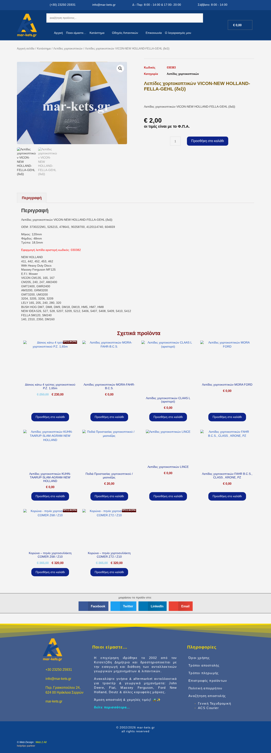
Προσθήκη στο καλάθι (207, 141)
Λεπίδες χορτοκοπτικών (68, 48)
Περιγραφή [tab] (32, 198)
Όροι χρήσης (199, 658)
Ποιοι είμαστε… (76, 32)
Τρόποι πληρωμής (203, 673)
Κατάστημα (97, 32)
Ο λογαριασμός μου (178, 32)
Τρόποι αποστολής (203, 665)
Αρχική (58, 32)
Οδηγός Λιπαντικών (125, 32)
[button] (120, 68)
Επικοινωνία (154, 32)
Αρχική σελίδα (26, 48)
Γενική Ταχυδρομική (214, 703)
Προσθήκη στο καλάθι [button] (50, 417)
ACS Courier (208, 708)
